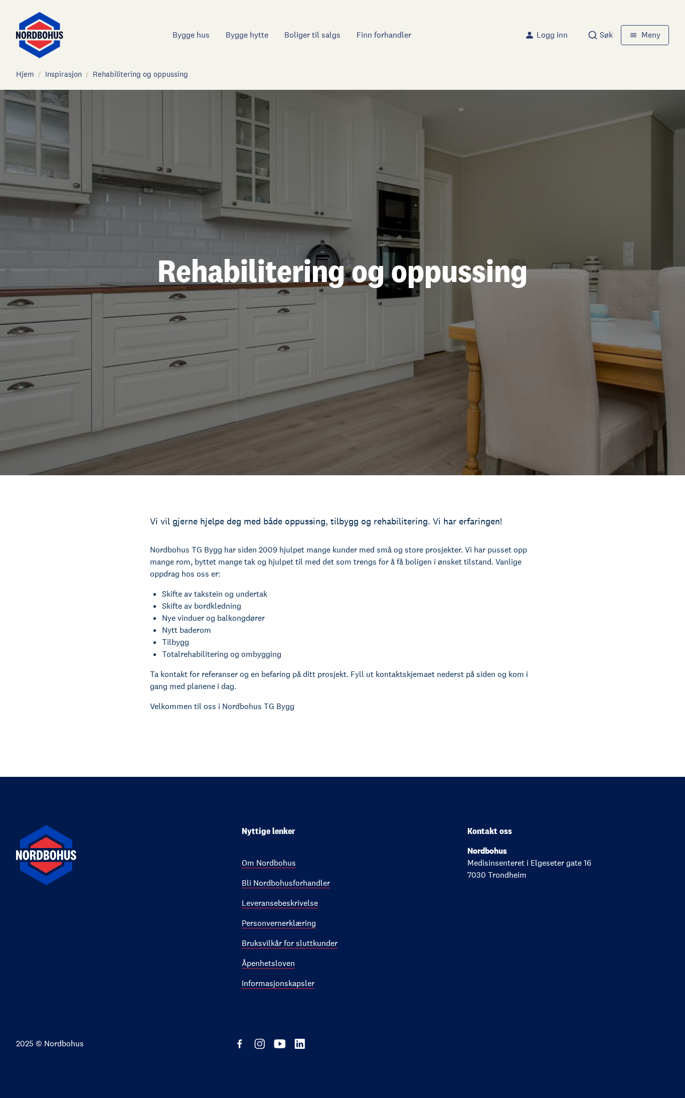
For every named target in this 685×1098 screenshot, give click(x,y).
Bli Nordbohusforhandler (286, 883)
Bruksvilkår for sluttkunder (289, 943)
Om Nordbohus (269, 863)
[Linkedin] (300, 1044)
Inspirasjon (63, 74)
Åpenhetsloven (268, 963)
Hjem (25, 74)
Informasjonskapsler (278, 983)
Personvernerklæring (279, 923)
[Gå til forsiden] (39, 35)
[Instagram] (260, 1044)
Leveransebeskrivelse (280, 903)
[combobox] (600, 35)
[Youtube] (280, 1044)
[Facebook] (240, 1044)
